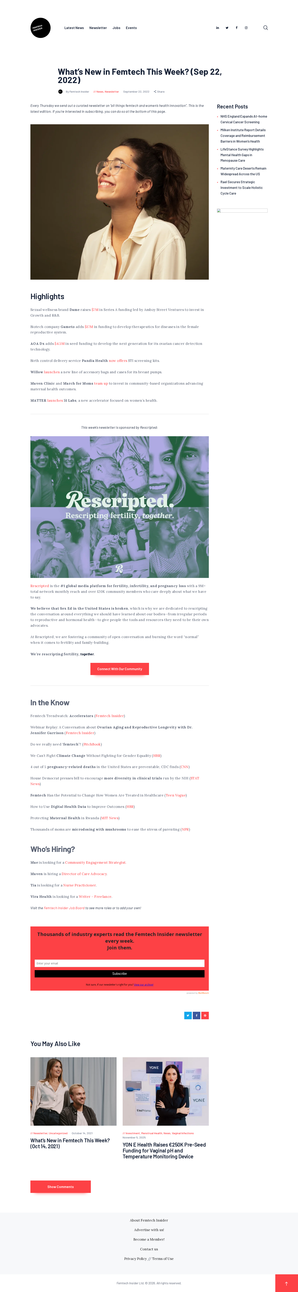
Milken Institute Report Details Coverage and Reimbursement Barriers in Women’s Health (243, 135)
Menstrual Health (151, 1133)
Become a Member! (149, 1239)
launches (52, 372)
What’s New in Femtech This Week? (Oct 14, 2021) (70, 1143)
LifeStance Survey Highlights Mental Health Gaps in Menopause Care (242, 154)
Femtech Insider (109, 716)
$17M (89, 327)
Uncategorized (58, 1133)
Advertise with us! (149, 1230)
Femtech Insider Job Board (64, 908)
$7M (95, 309)
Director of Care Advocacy (84, 874)
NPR (185, 829)
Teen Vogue (176, 795)
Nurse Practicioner (79, 885)
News (99, 91)
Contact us (149, 1249)
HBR (156, 755)
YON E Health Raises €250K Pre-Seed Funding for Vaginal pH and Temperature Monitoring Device (164, 1150)
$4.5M (60, 343)
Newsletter (112, 91)
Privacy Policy (135, 1258)
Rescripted (39, 586)
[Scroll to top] (286, 1283)
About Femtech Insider (149, 1220)
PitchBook (92, 744)
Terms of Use (163, 1258)
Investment (133, 1133)
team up (100, 383)
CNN (185, 767)
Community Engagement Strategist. (95, 862)
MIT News (109, 818)
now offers (118, 360)
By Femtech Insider (78, 91)
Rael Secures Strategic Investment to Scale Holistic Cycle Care (242, 187)
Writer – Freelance (95, 896)
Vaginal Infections (183, 1133)
